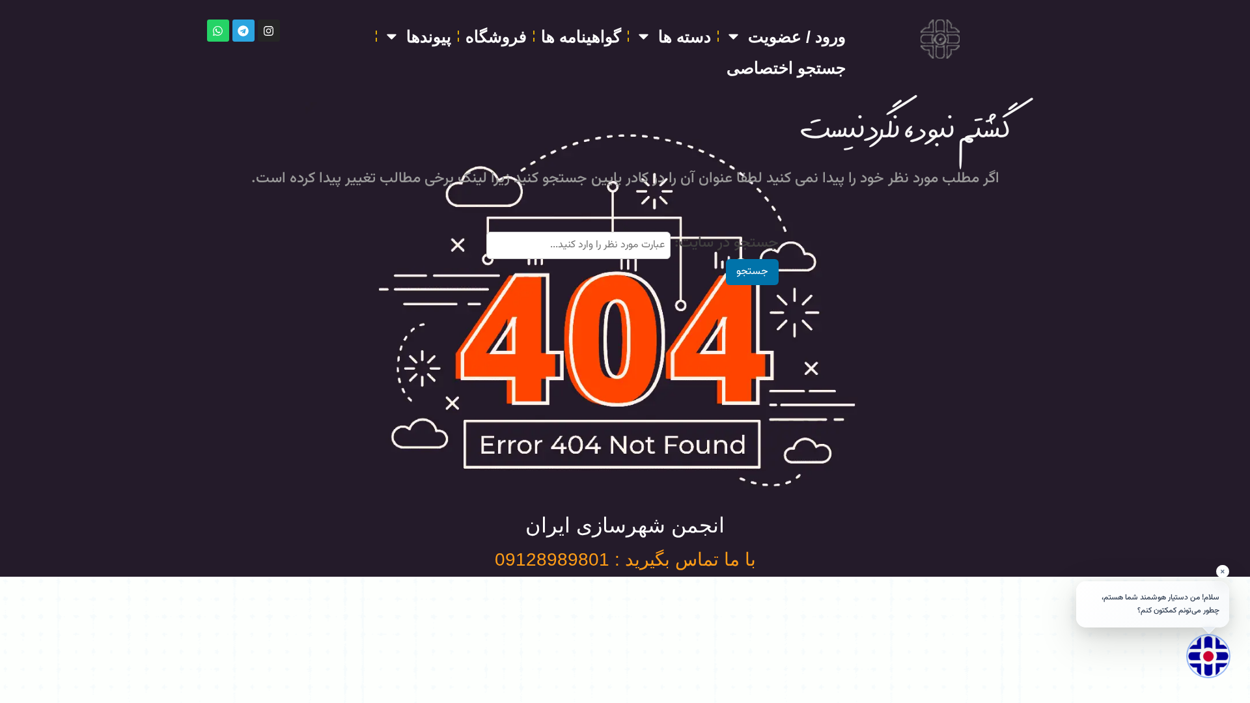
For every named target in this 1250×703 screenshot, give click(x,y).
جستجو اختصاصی (786, 68)
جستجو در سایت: (726, 243)
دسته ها (684, 36)
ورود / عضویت (797, 36)
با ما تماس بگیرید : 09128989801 (625, 559)
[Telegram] (243, 31)
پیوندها (428, 36)
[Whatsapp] (218, 31)
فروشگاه (496, 36)
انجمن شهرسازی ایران (625, 525)
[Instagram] (269, 31)
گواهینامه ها (581, 36)
